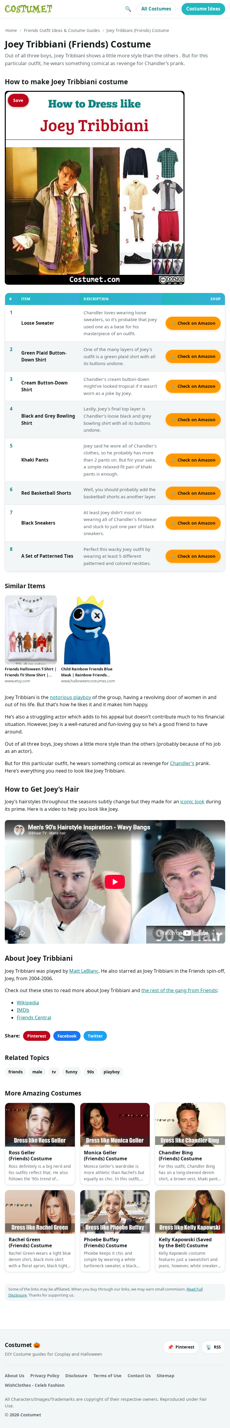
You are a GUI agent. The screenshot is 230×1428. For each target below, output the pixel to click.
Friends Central (34, 1017)
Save (18, 100)
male (37, 1072)
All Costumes (156, 9)
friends (15, 1072)
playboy (112, 1072)
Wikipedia (28, 1002)
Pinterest (36, 1036)
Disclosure (76, 1375)
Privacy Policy (44, 1375)
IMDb (23, 1010)
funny (72, 1072)
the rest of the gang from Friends (179, 990)
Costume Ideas (203, 9)
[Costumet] (28, 8)
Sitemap (165, 1375)
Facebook (67, 1036)
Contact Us (139, 1375)
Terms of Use (107, 1375)
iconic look (192, 801)
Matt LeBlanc (84, 971)
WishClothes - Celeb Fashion (34, 1385)
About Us (14, 1375)
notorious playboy (70, 697)
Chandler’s (182, 763)
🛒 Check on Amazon (193, 323)
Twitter (95, 1036)
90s (90, 1072)
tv (54, 1072)
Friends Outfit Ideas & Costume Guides (62, 30)
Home (11, 30)
